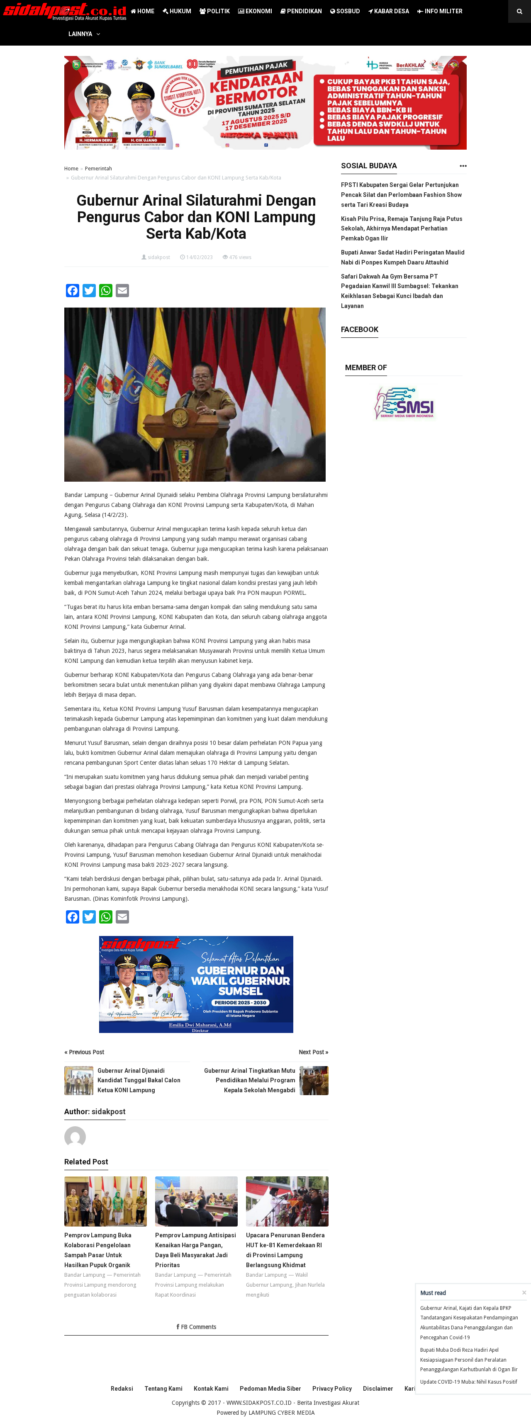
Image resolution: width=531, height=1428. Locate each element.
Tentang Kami (163, 1388)
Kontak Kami (211, 1388)
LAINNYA (80, 34)
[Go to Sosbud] (463, 166)
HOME (145, 11)
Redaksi (122, 1388)
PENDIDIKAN (304, 11)
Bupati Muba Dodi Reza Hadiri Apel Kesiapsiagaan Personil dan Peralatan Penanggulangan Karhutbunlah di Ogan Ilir (469, 1360)
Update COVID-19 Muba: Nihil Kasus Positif (468, 1382)
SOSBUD (347, 11)
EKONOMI (258, 11)
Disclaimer (378, 1388)
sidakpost (159, 257)
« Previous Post (84, 1052)
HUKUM (179, 11)
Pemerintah (98, 168)
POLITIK (218, 11)
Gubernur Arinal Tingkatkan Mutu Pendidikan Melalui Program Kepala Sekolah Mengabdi (249, 1080)
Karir (411, 1388)
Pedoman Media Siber (270, 1388)
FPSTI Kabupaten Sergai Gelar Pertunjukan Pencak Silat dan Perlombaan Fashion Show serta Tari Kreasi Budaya (401, 195)
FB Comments (197, 1327)
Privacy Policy (332, 1388)
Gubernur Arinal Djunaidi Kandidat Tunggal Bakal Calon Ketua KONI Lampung (138, 1080)
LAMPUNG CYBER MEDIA (281, 1412)
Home (71, 168)
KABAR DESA (391, 11)
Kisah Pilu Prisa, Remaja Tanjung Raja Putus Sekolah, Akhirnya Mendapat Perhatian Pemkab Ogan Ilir (402, 229)
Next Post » (314, 1052)
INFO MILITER (443, 11)
